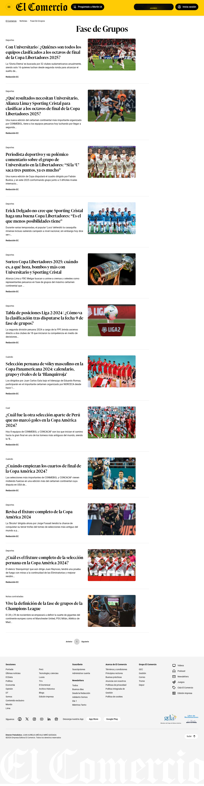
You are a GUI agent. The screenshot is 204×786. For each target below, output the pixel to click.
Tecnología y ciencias (48, 673)
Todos (75, 685)
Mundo (9, 704)
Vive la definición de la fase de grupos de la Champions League (44, 605)
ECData (9, 677)
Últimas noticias (13, 673)
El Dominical (44, 685)
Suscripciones (78, 669)
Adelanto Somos (80, 697)
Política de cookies (114, 696)
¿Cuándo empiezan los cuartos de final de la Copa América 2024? (43, 468)
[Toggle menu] (9, 7)
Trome (142, 681)
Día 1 (74, 701)
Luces (42, 677)
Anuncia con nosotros (116, 681)
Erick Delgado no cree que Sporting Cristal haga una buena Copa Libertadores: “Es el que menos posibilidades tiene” (44, 215)
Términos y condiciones (116, 669)
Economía (10, 685)
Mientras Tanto (79, 705)
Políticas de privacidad (116, 685)
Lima (8, 708)
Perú (41, 669)
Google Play (112, 719)
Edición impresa (46, 696)
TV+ (41, 681)
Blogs (41, 693)
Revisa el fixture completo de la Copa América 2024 (39, 514)
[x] (27, 719)
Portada (9, 669)
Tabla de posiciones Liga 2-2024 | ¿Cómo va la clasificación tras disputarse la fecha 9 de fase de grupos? (44, 317)
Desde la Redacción (81, 693)
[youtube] (41, 719)
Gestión (142, 673)
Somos (9, 696)
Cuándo (9, 357)
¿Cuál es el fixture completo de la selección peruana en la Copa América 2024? (44, 559)
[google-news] (56, 719)
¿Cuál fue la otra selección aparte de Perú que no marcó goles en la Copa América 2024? (43, 419)
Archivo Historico (47, 689)
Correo (142, 677)
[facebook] (20, 719)
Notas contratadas (14, 596)
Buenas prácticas (114, 677)
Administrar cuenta (81, 673)
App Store (93, 719)
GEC (141, 669)
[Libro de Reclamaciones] (191, 719)
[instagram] (34, 719)
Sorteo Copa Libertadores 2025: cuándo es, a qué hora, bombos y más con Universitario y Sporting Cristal (42, 266)
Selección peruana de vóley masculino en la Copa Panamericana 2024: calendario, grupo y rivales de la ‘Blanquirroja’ (44, 368)
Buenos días (78, 689)
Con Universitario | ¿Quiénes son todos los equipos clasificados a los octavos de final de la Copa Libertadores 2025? (43, 52)
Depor (141, 685)
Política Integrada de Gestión (115, 691)
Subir (189, 736)
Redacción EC (12, 77)
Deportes (10, 40)
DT (7, 693)
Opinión (9, 689)
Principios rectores (114, 673)
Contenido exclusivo (15, 700)
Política (9, 681)
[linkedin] (49, 719)
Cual (8, 408)
